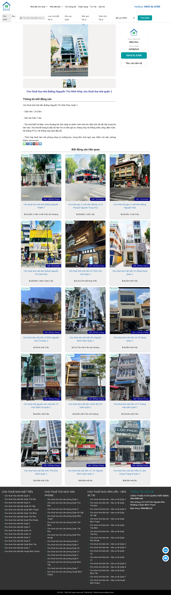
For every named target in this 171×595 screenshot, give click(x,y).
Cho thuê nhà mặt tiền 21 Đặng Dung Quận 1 (129, 273)
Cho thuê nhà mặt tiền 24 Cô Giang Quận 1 (130, 339)
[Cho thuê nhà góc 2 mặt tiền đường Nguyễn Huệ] (130, 177)
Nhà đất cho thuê (37, 6)
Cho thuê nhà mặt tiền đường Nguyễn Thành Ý (41, 206)
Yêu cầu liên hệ (134, 63)
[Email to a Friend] (34, 143)
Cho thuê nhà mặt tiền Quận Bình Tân (21, 544)
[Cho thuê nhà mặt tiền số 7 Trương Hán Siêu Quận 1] (130, 377)
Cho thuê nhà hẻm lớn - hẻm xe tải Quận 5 (108, 563)
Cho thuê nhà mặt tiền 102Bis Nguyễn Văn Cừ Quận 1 (41, 339)
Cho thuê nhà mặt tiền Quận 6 (17, 541)
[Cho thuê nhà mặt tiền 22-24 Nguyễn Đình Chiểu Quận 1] (85, 443)
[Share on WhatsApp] (24, 143)
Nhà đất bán (55, 6)
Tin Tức (93, 6)
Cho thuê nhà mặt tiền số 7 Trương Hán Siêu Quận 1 (130, 406)
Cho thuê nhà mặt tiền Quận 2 (17, 523)
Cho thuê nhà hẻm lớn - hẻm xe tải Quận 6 (108, 567)
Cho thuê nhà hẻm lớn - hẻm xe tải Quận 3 (108, 547)
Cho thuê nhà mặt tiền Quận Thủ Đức (20, 499)
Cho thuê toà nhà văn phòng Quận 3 (62, 544)
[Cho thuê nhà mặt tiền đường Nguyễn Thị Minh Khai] (41, 243)
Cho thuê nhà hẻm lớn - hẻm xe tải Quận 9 (108, 509)
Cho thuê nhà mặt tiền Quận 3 (17, 527)
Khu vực (68, 16)
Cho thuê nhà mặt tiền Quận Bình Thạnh (22, 509)
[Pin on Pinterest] (37, 143)
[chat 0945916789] (165, 550)
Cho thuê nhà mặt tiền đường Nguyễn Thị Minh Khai (41, 273)
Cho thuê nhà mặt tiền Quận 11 (18, 534)
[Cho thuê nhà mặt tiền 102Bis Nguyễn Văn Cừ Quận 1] (41, 310)
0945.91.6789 (134, 55)
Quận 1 (26, 156)
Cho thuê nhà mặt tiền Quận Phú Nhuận (21, 520)
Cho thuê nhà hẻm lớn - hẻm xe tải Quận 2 (108, 544)
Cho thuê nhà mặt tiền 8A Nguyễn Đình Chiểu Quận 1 (85, 339)
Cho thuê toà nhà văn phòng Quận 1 (62, 499)
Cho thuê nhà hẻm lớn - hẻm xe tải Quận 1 (108, 499)
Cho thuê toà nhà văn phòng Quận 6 (62, 558)
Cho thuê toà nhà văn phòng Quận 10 (63, 548)
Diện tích (103, 16)
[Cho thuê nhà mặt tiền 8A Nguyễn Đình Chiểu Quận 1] (85, 310)
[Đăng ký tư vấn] (165, 558)
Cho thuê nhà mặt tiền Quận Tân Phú (20, 516)
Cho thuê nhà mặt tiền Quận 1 (17, 495)
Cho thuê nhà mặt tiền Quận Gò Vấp (20, 506)
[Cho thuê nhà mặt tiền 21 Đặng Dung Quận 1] (130, 243)
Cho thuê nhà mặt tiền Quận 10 (18, 530)
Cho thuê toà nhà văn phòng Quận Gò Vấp (65, 512)
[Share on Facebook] (27, 143)
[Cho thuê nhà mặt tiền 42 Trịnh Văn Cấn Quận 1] (85, 243)
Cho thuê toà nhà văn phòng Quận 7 (62, 568)
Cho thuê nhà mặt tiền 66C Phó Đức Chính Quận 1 (41, 472)
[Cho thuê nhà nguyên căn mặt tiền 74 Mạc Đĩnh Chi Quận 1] (41, 377)
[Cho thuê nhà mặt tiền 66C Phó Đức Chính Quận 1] (41, 443)
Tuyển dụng (83, 6)
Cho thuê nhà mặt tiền (17, 491)
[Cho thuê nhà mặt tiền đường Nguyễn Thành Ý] (41, 177)
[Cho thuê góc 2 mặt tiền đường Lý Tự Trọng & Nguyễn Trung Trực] (85, 177)
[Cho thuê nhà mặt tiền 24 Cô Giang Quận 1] (130, 310)
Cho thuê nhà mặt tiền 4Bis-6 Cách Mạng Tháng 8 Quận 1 (130, 472)
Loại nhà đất (54, 16)
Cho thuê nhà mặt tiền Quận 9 (17, 502)
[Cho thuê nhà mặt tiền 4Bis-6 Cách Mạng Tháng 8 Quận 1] (130, 443)
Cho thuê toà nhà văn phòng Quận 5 (62, 555)
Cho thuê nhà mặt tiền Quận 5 (17, 537)
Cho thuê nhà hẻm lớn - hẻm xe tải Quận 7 (108, 576)
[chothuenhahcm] (6, 5)
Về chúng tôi (70, 6)
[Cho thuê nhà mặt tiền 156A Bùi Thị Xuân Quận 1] (85, 377)
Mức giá (85, 16)
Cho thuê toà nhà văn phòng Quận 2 (62, 541)
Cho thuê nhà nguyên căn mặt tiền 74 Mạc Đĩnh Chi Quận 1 (41, 406)
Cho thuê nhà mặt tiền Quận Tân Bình (21, 513)
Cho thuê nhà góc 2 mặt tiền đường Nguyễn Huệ (130, 206)
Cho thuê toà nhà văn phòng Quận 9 (62, 509)
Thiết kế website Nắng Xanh (103, 592)
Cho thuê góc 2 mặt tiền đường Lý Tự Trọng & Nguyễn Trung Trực (85, 206)
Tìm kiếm (144, 17)
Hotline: (147, 6)
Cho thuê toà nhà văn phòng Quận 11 (63, 551)
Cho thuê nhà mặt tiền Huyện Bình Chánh (22, 551)
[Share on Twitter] (30, 143)
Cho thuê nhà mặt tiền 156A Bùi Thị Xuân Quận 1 (85, 406)
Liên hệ (102, 6)
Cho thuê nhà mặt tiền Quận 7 (17, 548)
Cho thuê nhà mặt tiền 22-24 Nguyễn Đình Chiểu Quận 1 (85, 472)
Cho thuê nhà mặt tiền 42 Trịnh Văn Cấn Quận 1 (85, 273)
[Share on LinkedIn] (40, 143)
